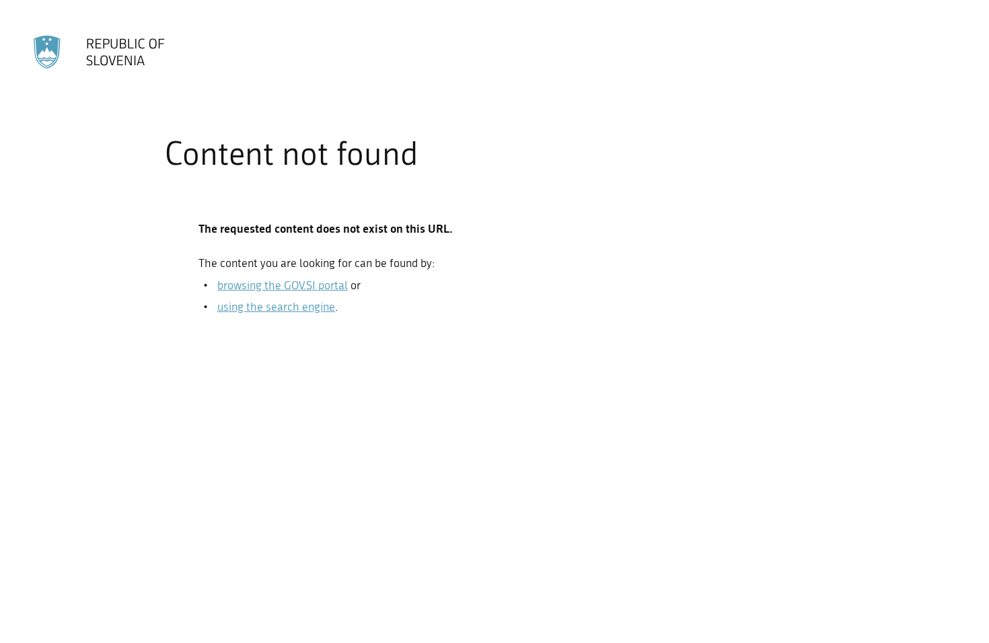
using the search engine (276, 306)
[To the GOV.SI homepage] (101, 52)
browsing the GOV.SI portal (282, 285)
